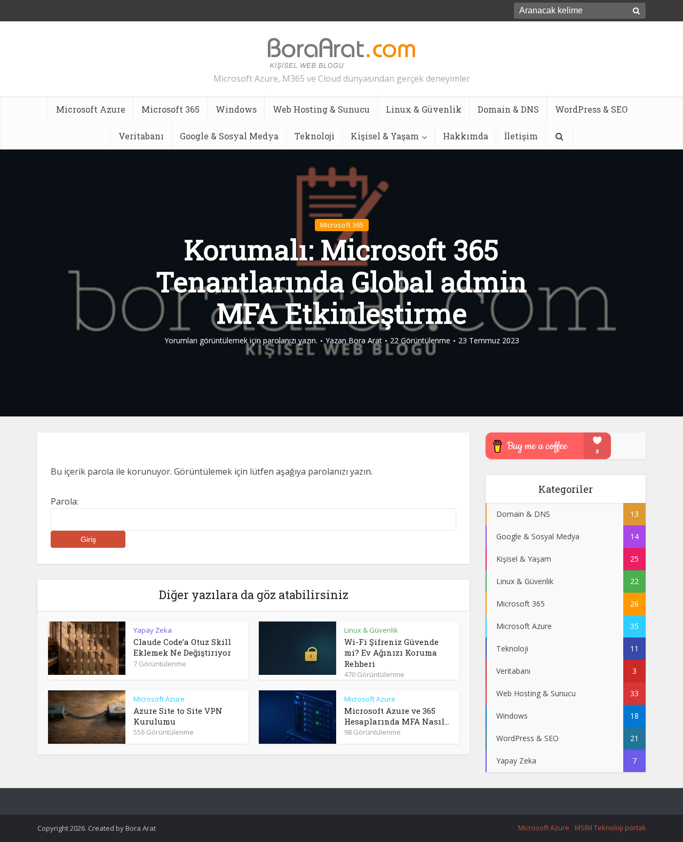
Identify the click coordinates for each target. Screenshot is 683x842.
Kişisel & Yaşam (385, 135)
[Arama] (559, 136)
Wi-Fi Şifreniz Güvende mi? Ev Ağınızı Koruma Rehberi (391, 652)
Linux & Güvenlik (424, 109)
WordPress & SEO (591, 109)
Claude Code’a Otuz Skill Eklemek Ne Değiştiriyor (182, 647)
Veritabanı (141, 135)
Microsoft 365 (170, 109)
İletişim (521, 135)
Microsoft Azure (90, 109)
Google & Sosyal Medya (229, 135)
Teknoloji (315, 135)
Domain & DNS (508, 109)
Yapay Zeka (152, 630)
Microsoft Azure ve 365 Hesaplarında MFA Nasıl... (396, 716)
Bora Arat (365, 340)
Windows (236, 109)
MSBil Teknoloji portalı (610, 827)
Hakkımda (465, 135)
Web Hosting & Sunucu (321, 109)
